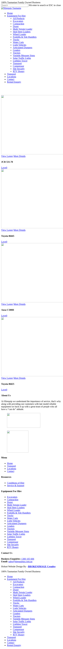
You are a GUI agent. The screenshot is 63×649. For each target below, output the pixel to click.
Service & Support (15, 485)
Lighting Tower (20, 61)
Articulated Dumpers (22, 47)
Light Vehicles (19, 45)
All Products (18, 18)
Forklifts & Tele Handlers (24, 37)
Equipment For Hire (16, 16)
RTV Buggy (18, 71)
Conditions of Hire (15, 483)
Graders (16, 50)
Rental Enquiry (14, 82)
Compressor (18, 66)
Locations (11, 76)
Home (10, 13)
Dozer (16, 26)
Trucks (16, 39)
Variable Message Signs (24, 55)
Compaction (18, 23)
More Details (19, 156)
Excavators (18, 21)
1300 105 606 (27, 559)
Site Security (19, 68)
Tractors (16, 53)
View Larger (7, 156)
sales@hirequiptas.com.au (20, 561)
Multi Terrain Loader (22, 29)
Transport (17, 63)
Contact (10, 79)
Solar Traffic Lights (22, 58)
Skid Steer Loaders (21, 31)
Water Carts (18, 42)
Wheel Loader (19, 34)
